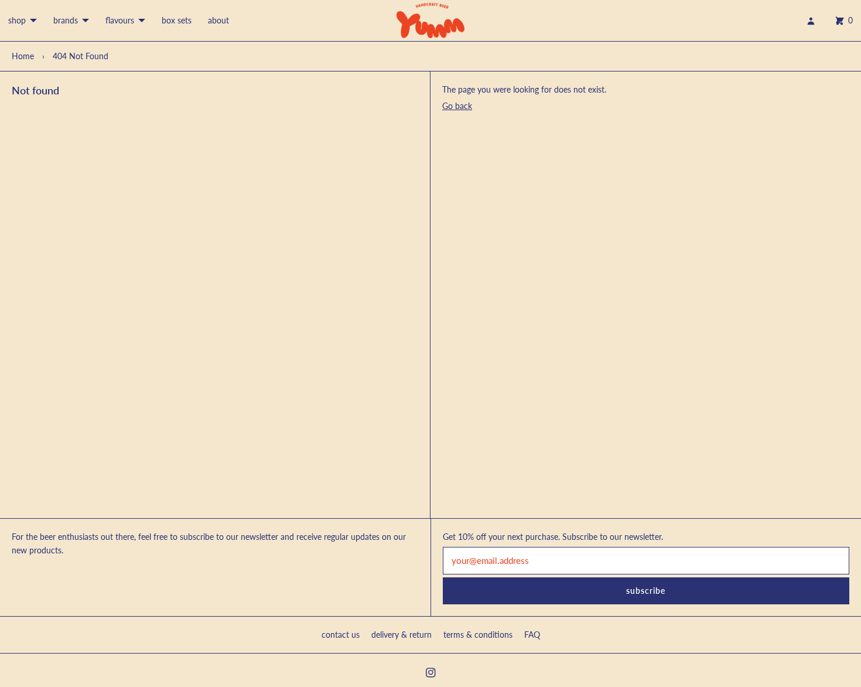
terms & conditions (477, 635)
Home (23, 56)
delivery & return (401, 635)
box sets (177, 20)
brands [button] (65, 20)
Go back (457, 106)
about (218, 20)
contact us (341, 635)
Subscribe (645, 591)
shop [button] (17, 20)
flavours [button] (119, 20)
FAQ (532, 635)
